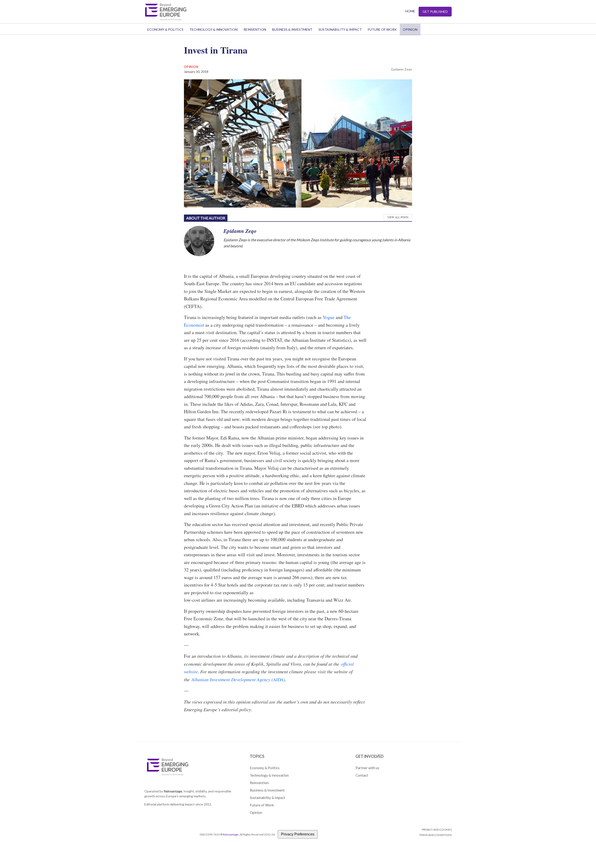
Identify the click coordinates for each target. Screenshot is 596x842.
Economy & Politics (165, 29)
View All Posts (397, 217)
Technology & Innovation (213, 29)
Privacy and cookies (437, 829)
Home (410, 11)
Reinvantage (230, 834)
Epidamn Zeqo (401, 69)
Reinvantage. (173, 791)
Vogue (329, 317)
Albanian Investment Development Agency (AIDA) (238, 679)
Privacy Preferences (297, 834)
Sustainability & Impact (340, 29)
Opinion (410, 29)
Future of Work (382, 29)
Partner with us (367, 768)
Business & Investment (292, 29)
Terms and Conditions (435, 835)
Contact (362, 775)
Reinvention (255, 29)
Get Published (435, 11)
